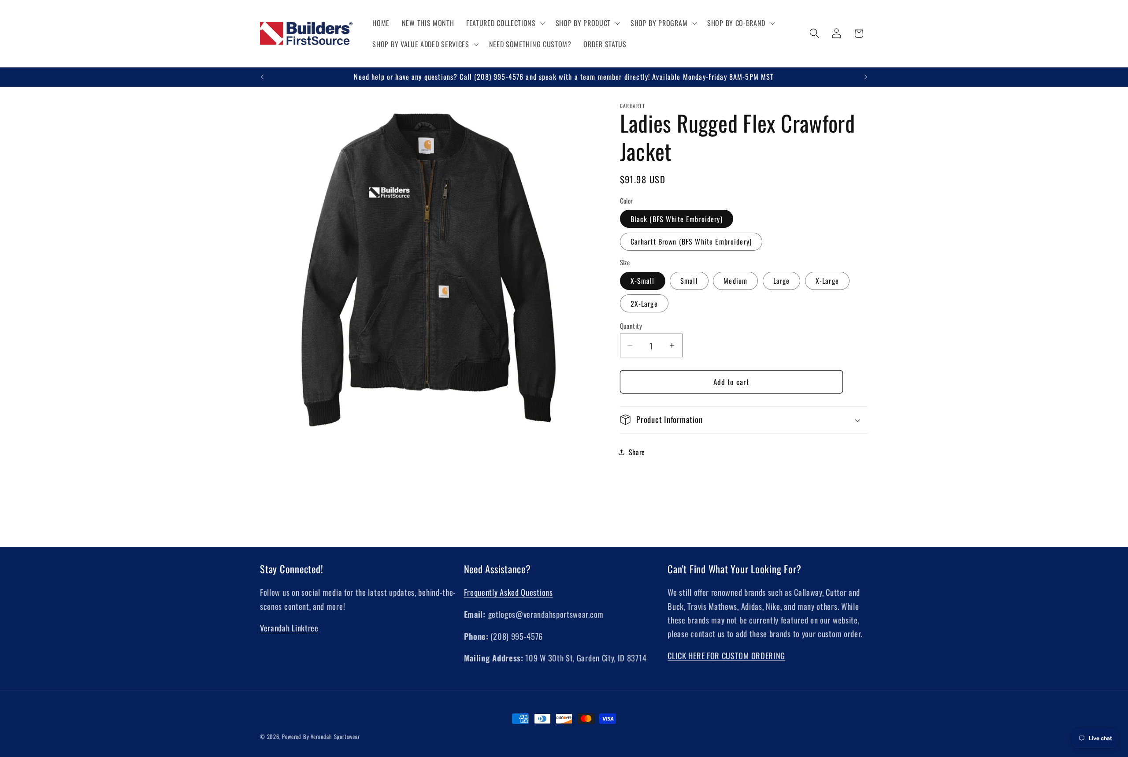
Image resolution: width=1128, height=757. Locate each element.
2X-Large (644, 303)
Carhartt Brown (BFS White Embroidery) (691, 241)
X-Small (643, 280)
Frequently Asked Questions (508, 592)
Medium (735, 280)
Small (689, 280)
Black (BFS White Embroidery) (677, 219)
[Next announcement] (866, 77)
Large (781, 280)
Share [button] (637, 452)
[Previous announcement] (262, 77)
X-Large (827, 280)
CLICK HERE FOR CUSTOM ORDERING (726, 655)
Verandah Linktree (289, 628)
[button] (504, 22)
